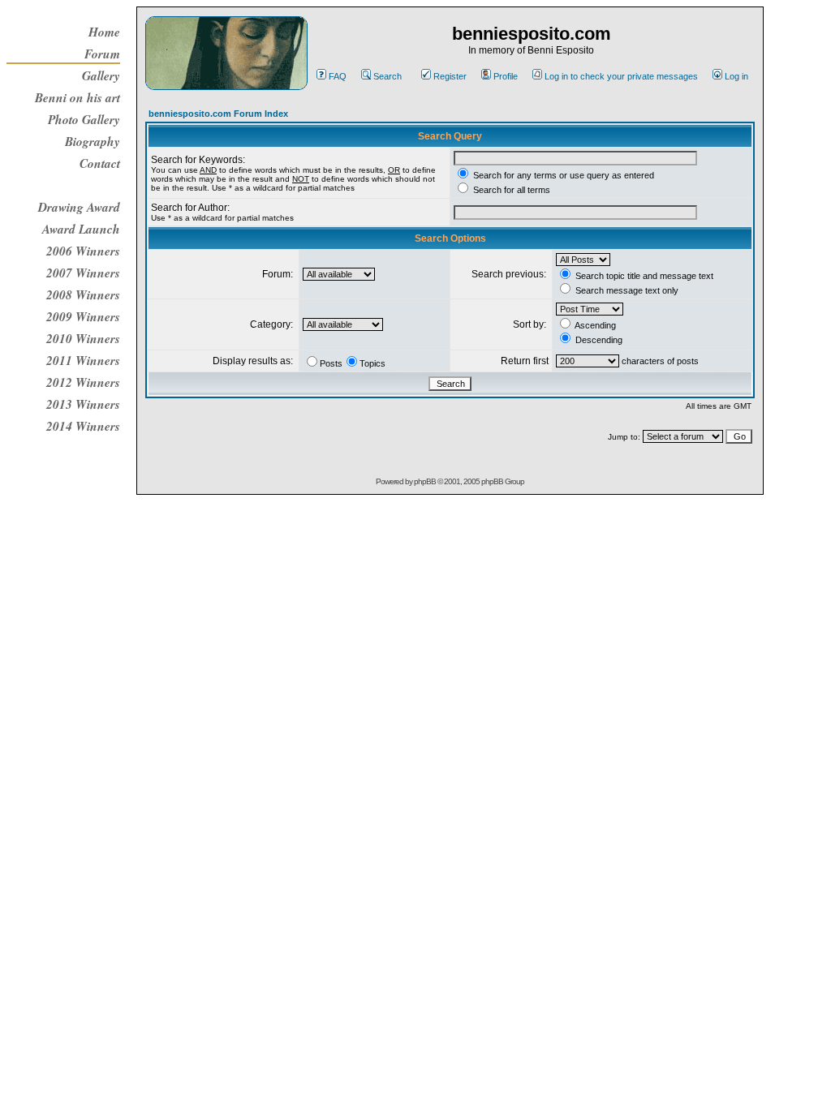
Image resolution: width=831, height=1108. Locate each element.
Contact (100, 163)
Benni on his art (77, 97)
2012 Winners (83, 382)
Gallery (101, 75)
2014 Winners (83, 426)
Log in (736, 76)
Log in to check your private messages (621, 76)
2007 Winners (83, 272)
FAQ (338, 76)
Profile (505, 76)
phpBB (425, 481)
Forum (102, 53)
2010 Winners (83, 338)
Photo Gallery (84, 119)
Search (387, 76)
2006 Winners (83, 251)
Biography (92, 141)
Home (104, 32)
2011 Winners (83, 360)
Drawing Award (79, 207)
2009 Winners (83, 316)
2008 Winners (83, 294)
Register (450, 76)
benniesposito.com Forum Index (218, 113)
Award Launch (81, 229)
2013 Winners (83, 404)
